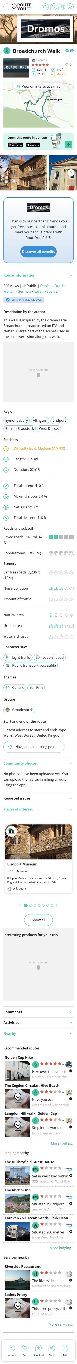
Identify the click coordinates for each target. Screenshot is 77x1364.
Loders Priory (16, 1294)
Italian (39, 291)
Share (52, 1354)
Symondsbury (16, 420)
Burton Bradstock (19, 428)
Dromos (41, 60)
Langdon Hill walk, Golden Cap (31, 1113)
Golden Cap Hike (19, 1057)
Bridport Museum (22, 864)
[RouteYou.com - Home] (21, 6)
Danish (46, 285)
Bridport (59, 420)
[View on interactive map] (38, 124)
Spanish (53, 291)
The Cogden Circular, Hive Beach (32, 1085)
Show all (38, 920)
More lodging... (62, 1247)
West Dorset (49, 428)
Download (38, 1354)
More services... (61, 1324)
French (9, 291)
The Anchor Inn (18, 1190)
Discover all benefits (38, 251)
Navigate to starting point (36, 746)
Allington (40, 420)
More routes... (62, 1143)
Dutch (59, 285)
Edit (65, 1354)
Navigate (12, 1354)
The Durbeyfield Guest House (29, 1162)
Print (25, 1354)
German (24, 291)
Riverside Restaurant (23, 1266)
